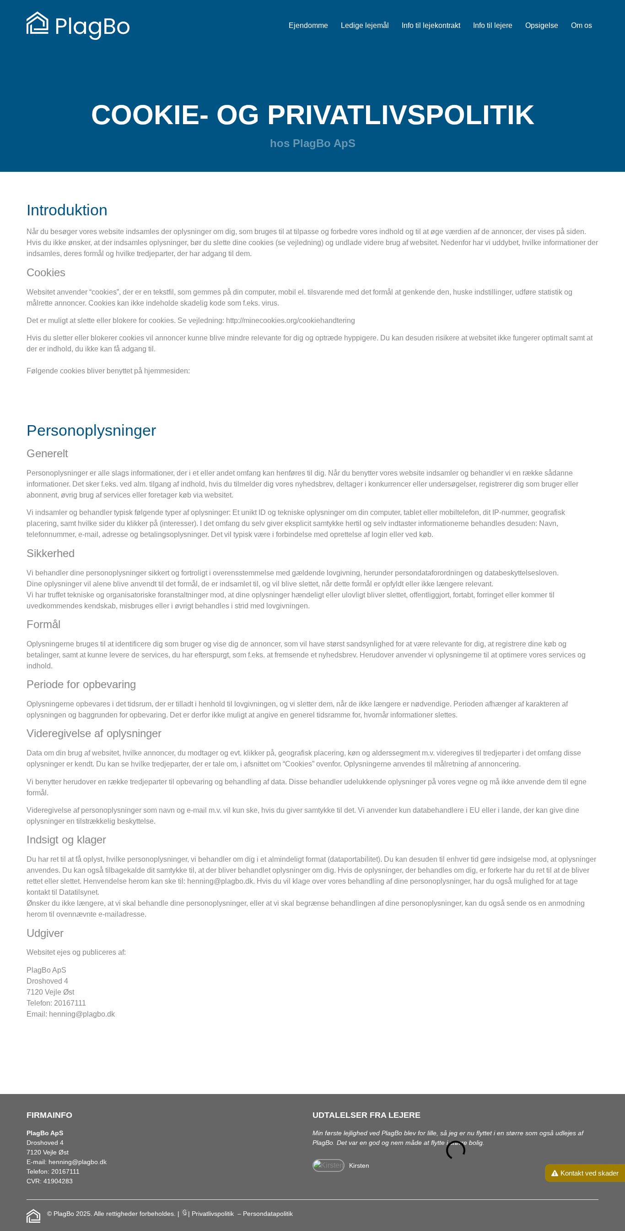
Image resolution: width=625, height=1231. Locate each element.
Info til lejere (492, 25)
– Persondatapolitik (265, 1213)
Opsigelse (541, 25)
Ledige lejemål (365, 25)
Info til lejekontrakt (431, 25)
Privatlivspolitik (214, 1213)
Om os (581, 25)
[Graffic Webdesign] (184, 1213)
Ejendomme (308, 25)
